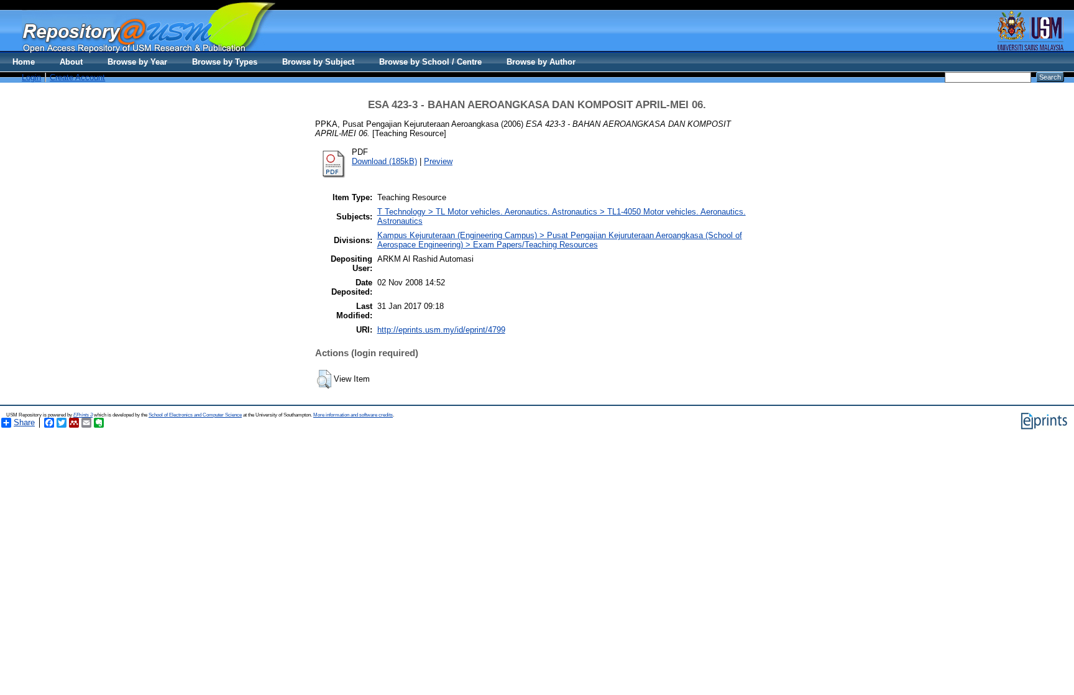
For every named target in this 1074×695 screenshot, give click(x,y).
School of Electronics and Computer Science (195, 415)
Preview (438, 161)
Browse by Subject (318, 62)
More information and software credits (353, 415)
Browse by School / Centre (430, 62)
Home (23, 62)
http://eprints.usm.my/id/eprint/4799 (441, 329)
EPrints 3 (83, 415)
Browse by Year (137, 62)
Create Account (77, 77)
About (71, 62)
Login (31, 77)
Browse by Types (224, 62)
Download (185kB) (384, 161)
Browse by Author (541, 62)
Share (24, 422)
